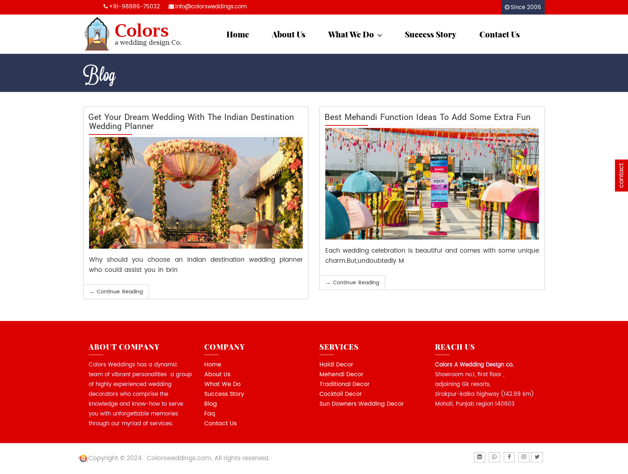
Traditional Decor (344, 384)
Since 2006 (526, 7)
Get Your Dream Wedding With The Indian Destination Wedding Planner (191, 121)
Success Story (430, 34)
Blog (210, 404)
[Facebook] (509, 457)
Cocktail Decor (340, 394)
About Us (288, 34)
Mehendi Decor (341, 374)
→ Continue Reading (116, 292)
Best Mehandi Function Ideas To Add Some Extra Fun (428, 116)
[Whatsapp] (494, 457)
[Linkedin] (479, 457)
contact (621, 175)
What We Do (351, 34)
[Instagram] (524, 457)
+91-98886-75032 (134, 6)
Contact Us (499, 34)
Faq (209, 413)
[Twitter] (537, 457)
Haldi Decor (336, 364)
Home (237, 34)
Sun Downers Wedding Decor (361, 404)
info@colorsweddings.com (211, 6)
